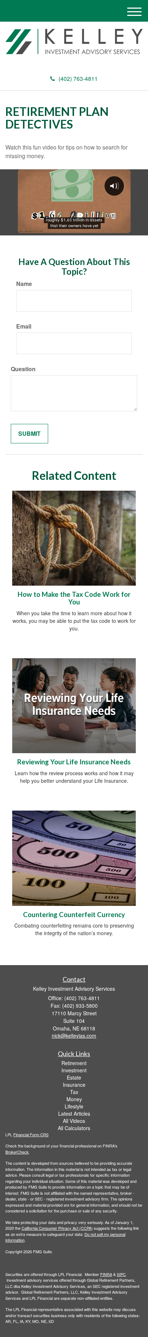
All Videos (74, 1120)
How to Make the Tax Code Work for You (74, 598)
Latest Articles (74, 1113)
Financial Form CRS (30, 1134)
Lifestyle (74, 1106)
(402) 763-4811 (78, 78)
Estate (74, 1077)
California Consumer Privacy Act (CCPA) (57, 1228)
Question (23, 369)
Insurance (74, 1084)
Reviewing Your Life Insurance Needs (74, 762)
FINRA (106, 1274)
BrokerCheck (17, 1152)
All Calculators (74, 1128)
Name (24, 284)
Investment (74, 1070)
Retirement (74, 1063)
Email (23, 326)
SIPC (121, 1274)
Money (74, 1099)
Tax (74, 1091)
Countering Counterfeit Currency (74, 915)
